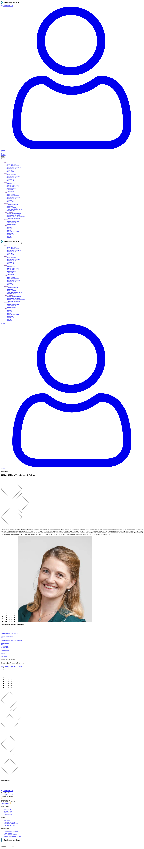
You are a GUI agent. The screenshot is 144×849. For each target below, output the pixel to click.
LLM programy (11, 174)
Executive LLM (8, 811)
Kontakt (9, 237)
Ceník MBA (10, 171)
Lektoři (9, 230)
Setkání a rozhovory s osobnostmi (16, 216)
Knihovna (10, 206)
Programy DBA (8, 814)
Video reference (11, 222)
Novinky (9, 236)
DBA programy (11, 194)
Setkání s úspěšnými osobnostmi (12, 836)
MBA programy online (13, 165)
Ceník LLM (10, 180)
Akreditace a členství (12, 204)
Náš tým (9, 228)
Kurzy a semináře (8, 212)
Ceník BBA (10, 191)
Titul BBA (10, 189)
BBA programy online (13, 185)
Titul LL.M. (10, 179)
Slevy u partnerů (11, 207)
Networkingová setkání (13, 215)
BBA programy (11, 183)
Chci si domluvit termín (7, 666)
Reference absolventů (13, 221)
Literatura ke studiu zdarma (11, 831)
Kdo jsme (9, 227)
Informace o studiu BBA (13, 186)
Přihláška (3, 155)
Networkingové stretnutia (10, 834)
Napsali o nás (10, 234)
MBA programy (11, 164)
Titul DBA (10, 200)
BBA (5, 182)
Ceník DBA (10, 201)
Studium (6, 203)
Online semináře (8, 833)
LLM (5, 173)
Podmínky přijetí (11, 168)
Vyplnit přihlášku (17, 666)
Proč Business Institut (13, 231)
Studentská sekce (11, 210)
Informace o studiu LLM (13, 176)
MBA (5, 162)
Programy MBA (8, 809)
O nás (5, 225)
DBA (5, 192)
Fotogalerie (10, 233)
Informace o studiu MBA (14, 167)
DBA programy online (13, 195)
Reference (6, 219)
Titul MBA (10, 170)
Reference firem (11, 224)
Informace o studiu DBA (13, 197)
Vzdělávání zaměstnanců (13, 218)
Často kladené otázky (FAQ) (14, 209)
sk (1, 153)
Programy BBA (8, 812)
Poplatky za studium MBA (11, 823)
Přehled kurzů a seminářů (14, 213)
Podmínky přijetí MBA (10, 822)
